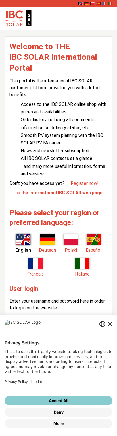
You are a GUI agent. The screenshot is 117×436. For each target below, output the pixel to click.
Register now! (85, 183)
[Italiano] (110, 3)
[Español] (98, 3)
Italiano (82, 274)
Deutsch (47, 250)
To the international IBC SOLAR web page (58, 192)
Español (93, 250)
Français (35, 274)
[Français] (104, 3)
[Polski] (92, 3)
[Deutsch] (86, 3)
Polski (71, 250)
